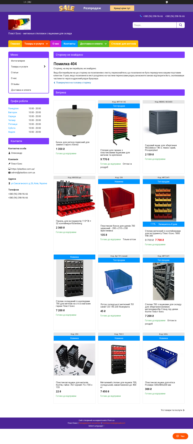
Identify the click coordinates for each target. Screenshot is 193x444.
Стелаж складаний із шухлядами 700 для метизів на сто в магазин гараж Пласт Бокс (73, 303)
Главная (15, 43)
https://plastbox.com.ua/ (23, 169)
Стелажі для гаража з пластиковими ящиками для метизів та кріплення (115, 152)
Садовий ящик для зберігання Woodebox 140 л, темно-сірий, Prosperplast (161, 147)
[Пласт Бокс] (19, 22)
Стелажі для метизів (123, 43)
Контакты (69, 43)
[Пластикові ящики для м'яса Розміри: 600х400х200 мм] (163, 359)
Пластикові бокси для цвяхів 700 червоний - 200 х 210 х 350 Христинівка (117, 228)
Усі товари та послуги (171, 410)
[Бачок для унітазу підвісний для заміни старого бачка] (74, 119)
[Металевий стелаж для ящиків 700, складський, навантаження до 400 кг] (119, 359)
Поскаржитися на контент (90, 423)
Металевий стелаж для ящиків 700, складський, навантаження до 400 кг (118, 384)
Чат (183, 436)
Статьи (14, 72)
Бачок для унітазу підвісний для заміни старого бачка (72, 143)
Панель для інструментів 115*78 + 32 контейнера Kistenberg (73, 222)
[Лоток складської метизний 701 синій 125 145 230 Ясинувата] (119, 281)
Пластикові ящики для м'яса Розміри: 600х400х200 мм (160, 383)
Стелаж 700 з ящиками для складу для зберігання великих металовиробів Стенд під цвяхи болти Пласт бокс (163, 308)
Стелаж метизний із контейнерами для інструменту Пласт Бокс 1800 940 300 (163, 233)
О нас (55, 43)
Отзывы (15, 84)
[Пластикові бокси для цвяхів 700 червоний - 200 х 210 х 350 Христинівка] (119, 203)
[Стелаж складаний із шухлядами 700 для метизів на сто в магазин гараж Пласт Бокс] (74, 278)
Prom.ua (111, 420)
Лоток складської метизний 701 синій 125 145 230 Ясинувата (117, 305)
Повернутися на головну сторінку (73, 82)
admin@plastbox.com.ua (23, 172)
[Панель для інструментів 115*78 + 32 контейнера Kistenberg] (74, 198)
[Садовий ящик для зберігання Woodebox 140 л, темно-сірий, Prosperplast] (163, 122)
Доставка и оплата (91, 43)
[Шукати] (180, 25)
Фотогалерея (18, 60)
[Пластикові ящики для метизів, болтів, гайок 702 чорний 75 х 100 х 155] (74, 359)
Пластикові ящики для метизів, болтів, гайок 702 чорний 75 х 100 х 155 (74, 384)
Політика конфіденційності (113, 423)
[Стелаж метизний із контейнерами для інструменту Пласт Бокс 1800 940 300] (163, 203)
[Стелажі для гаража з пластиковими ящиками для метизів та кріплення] (119, 127)
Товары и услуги (34, 43)
